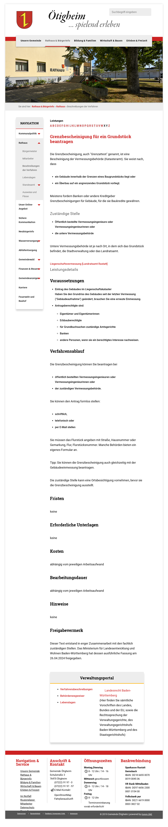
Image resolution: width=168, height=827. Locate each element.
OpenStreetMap (62, 795)
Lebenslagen (28, 177)
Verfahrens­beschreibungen (76, 689)
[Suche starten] (147, 12)
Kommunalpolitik (28, 133)
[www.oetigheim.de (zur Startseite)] (69, 29)
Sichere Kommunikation (27, 220)
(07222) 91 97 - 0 (63, 782)
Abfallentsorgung (28, 250)
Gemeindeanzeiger (29, 278)
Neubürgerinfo (26, 231)
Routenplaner (27, 799)
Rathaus (60, 106)
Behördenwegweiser (72, 695)
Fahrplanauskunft (63, 798)
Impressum (74, 813)
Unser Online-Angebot (26, 206)
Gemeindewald (26, 259)
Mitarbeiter (28, 158)
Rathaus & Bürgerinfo (57, 40)
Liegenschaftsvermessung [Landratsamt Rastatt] (78, 263)
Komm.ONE (147, 814)
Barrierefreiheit (35, 813)
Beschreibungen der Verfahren (31, 168)
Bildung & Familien (85, 40)
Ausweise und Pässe (29, 194)
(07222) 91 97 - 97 (64, 786)
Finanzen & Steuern (29, 269)
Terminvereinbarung (99, 802)
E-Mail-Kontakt (62, 790)
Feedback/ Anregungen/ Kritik (55, 813)
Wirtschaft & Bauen (111, 40)
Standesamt (28, 184)
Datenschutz (21, 813)
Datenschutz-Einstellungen (27, 809)
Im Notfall (25, 796)
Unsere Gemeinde (31, 40)
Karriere (23, 287)
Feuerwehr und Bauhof (26, 299)
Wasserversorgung (28, 241)
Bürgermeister (29, 151)
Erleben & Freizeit (136, 40)
